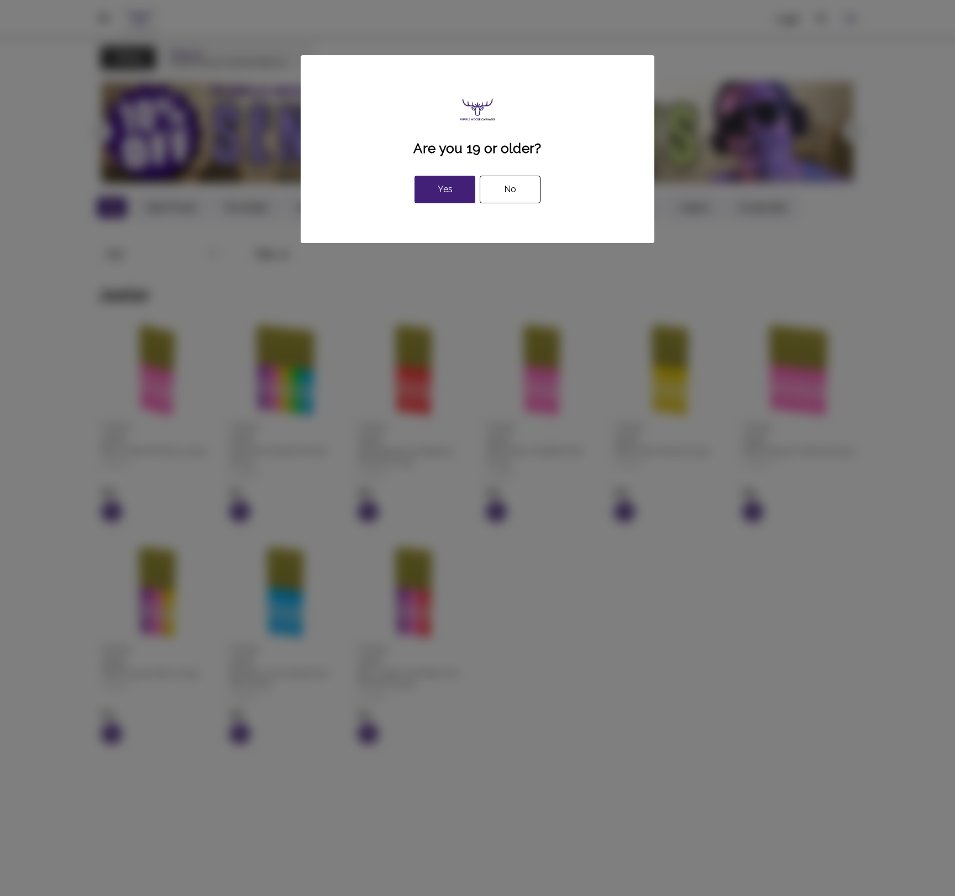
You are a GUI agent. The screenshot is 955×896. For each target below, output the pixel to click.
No (510, 189)
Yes (445, 189)
